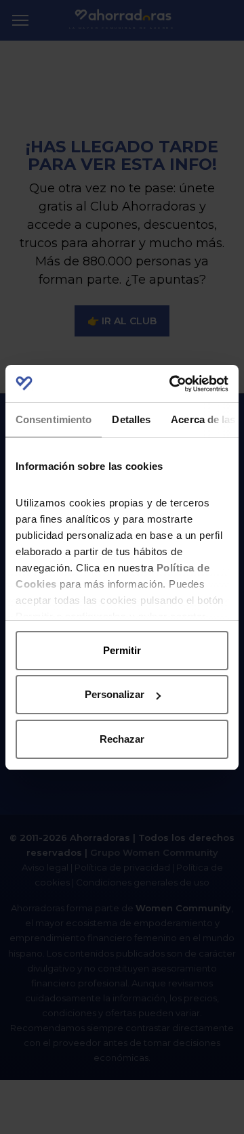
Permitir (122, 650)
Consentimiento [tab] (54, 419)
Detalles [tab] (131, 419)
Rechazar (122, 739)
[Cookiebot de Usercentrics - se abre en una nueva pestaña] (172, 384)
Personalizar (114, 694)
